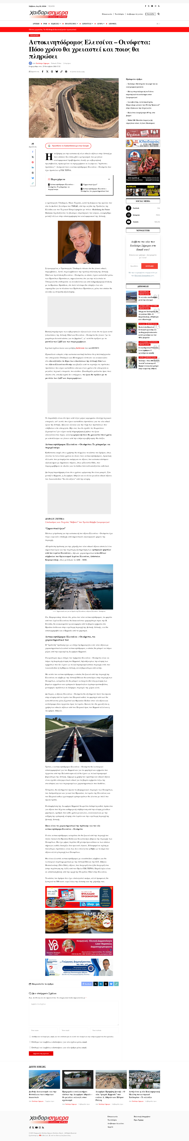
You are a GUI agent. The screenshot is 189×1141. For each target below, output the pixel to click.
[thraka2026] (143, 133)
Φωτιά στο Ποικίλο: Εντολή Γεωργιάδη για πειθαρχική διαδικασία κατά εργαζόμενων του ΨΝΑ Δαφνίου (148, 332)
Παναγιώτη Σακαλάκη (63, 1135)
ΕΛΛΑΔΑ (142, 324)
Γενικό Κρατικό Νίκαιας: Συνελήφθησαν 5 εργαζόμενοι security (148, 350)
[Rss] (159, 6)
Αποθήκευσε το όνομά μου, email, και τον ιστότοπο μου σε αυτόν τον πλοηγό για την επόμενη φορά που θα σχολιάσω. (73, 1037)
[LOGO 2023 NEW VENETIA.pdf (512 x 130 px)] (79, 946)
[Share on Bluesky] (56, 71)
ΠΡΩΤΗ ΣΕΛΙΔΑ (144, 294)
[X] (148, 6)
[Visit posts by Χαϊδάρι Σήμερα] (30, 63)
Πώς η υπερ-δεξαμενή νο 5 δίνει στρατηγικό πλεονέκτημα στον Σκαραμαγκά (140, 94)
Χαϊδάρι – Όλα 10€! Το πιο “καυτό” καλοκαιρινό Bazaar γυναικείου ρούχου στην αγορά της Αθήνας (149, 364)
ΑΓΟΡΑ (141, 357)
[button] (158, 14)
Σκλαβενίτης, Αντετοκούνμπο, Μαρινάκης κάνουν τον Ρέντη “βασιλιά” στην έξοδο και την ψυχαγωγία (143, 105)
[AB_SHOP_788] (79, 896)
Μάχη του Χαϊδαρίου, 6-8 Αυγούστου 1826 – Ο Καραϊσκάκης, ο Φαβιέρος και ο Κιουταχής (149, 315)
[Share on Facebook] (42, 71)
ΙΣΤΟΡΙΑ (155, 306)
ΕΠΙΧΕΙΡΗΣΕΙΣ (144, 292)
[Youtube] (143, 222)
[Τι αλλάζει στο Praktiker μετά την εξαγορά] (131, 297)
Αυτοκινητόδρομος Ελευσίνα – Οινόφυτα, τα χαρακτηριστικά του (95, 189)
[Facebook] (145, 6)
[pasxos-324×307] (143, 165)
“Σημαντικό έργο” (90, 184)
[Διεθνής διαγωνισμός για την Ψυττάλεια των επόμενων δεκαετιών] (44, 1079)
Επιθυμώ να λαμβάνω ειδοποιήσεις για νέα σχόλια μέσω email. (59, 1042)
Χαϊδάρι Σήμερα (42, 63)
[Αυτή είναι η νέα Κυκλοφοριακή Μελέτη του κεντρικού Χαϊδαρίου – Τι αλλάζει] (144, 1079)
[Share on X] (47, 71)
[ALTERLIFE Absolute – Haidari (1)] (143, 190)
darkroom (80, 347)
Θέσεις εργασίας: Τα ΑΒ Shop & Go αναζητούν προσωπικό (52, 29)
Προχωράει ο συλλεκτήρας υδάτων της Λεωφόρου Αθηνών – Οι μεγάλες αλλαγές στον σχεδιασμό (77, 1096)
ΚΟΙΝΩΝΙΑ (154, 342)
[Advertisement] (79, 311)
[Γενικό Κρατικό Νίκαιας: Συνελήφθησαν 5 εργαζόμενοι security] (131, 347)
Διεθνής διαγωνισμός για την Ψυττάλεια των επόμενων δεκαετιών (42, 1094)
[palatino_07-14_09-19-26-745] (79, 921)
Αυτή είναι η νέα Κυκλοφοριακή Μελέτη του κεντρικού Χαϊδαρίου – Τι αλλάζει (144, 1094)
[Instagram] (155, 6)
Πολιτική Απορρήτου (143, 275)
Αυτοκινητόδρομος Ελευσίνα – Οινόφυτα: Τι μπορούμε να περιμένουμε (61, 186)
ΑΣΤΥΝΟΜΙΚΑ (144, 342)
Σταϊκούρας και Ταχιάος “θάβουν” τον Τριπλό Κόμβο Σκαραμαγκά (77, 522)
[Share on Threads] (52, 71)
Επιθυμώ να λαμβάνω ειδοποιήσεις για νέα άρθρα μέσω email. (59, 1047)
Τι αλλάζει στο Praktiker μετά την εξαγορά (148, 298)
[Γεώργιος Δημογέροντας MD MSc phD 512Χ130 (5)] (79, 967)
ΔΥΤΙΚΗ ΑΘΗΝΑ (144, 306)
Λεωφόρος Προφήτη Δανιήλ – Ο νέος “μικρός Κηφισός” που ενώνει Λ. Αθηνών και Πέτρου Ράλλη (110, 1096)
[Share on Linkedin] (32, 167)
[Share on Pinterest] (32, 162)
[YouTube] (152, 6)
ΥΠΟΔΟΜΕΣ (34, 35)
